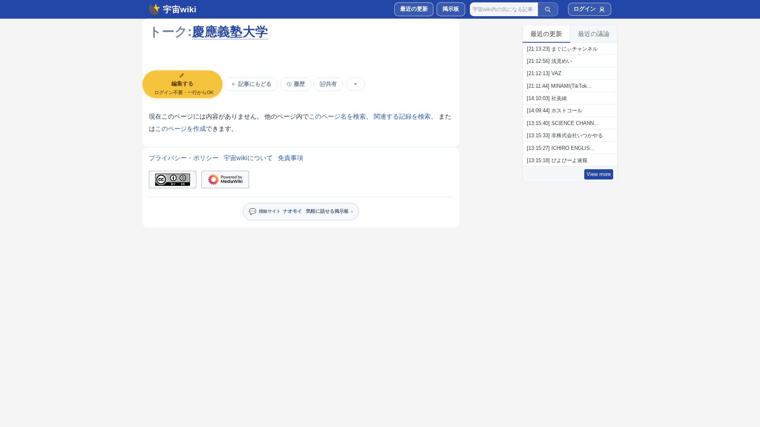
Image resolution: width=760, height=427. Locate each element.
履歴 (299, 84)
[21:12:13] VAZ (544, 73)
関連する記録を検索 (402, 116)
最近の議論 (594, 33)
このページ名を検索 (337, 116)
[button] (451, 9)
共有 (331, 84)
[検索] (548, 9)
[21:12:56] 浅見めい (549, 61)
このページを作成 (180, 128)
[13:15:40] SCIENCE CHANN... (562, 123)
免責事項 (290, 158)
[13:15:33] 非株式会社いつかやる (565, 135)
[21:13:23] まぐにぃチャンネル (562, 49)
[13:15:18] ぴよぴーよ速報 (557, 160)
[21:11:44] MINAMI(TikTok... (559, 86)
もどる (255, 84)
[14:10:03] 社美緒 (547, 98)
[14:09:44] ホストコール (554, 110)
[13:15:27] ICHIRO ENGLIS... (561, 148)
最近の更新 (546, 33)
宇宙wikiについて (248, 158)
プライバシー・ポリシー (183, 158)
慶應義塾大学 (230, 32)
